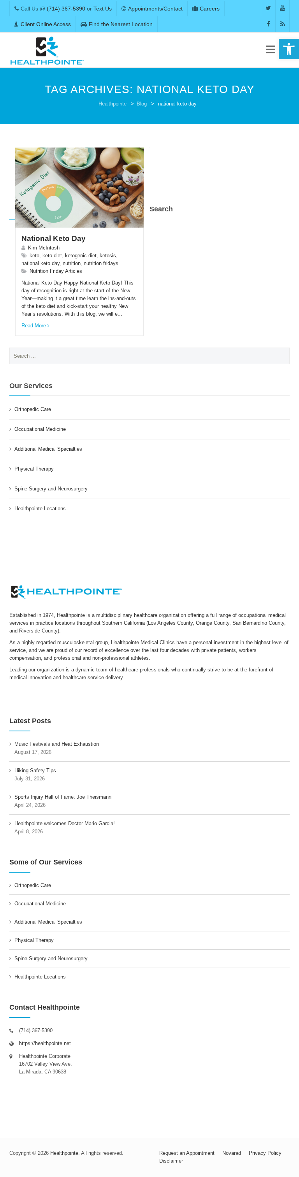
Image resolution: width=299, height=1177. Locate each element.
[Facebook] (268, 24)
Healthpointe (112, 104)
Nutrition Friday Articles (56, 271)
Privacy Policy (265, 1153)
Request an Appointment (187, 1153)
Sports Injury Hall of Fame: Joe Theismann (62, 797)
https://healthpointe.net (45, 1043)
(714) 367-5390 (66, 8)
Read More (33, 326)
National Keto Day (53, 238)
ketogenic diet (81, 255)
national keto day (40, 263)
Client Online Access (46, 24)
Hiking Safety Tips (35, 770)
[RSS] (282, 24)
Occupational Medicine (40, 429)
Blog (142, 104)
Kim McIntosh (44, 248)
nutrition (72, 263)
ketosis (108, 255)
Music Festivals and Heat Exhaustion (56, 744)
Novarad (231, 1153)
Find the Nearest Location (121, 24)
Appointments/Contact (155, 8)
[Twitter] (268, 8)
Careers (210, 8)
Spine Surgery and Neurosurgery (51, 489)
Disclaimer (171, 1161)
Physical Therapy (34, 469)
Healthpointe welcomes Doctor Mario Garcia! (64, 823)
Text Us (102, 8)
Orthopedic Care (32, 409)
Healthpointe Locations (40, 508)
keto (34, 255)
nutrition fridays (101, 263)
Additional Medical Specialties (48, 449)
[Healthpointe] (47, 50)
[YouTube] (282, 8)
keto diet (52, 255)
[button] (289, 49)
